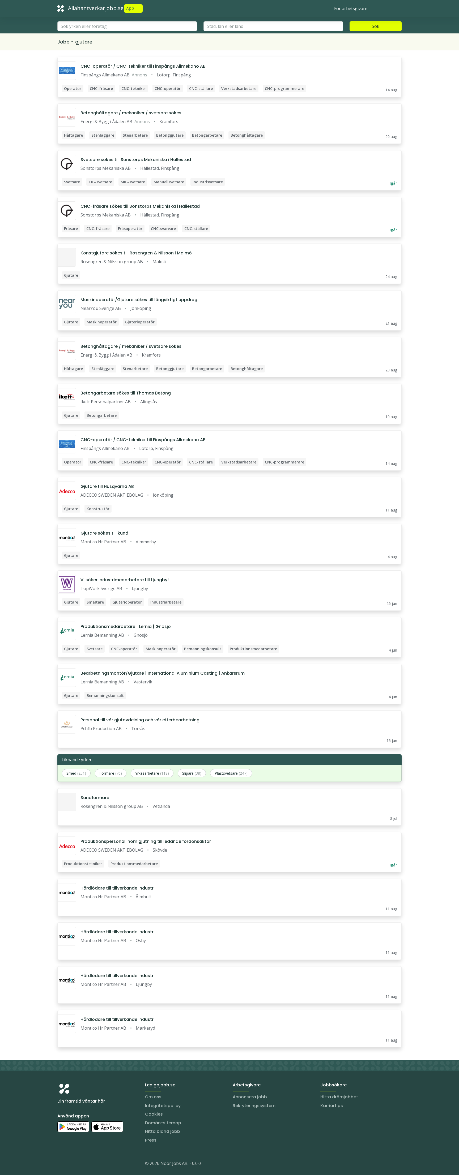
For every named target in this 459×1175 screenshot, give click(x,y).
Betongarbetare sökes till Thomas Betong (125, 393)
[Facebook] (83, 1164)
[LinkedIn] (72, 1164)
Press (150, 1140)
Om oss (153, 1097)
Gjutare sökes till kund (104, 533)
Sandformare (94, 798)
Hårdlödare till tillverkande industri (117, 888)
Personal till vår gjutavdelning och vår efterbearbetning (139, 720)
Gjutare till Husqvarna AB (107, 486)
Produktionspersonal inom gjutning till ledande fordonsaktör (145, 841)
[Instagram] (61, 1164)
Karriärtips (331, 1106)
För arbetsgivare (350, 8)
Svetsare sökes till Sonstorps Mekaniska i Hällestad (135, 160)
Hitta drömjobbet (339, 1097)
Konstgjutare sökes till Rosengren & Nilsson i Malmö (136, 253)
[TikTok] (93, 1164)
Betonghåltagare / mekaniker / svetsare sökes (130, 113)
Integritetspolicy (163, 1106)
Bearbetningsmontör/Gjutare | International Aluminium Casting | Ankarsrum (162, 673)
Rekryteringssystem (254, 1106)
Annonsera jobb (250, 1097)
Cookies (154, 1114)
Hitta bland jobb (162, 1131)
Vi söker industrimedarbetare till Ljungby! (124, 580)
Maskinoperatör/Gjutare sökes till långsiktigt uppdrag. (139, 300)
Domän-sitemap (163, 1123)
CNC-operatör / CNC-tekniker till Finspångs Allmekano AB (143, 66)
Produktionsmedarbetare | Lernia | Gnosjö (125, 626)
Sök (375, 26)
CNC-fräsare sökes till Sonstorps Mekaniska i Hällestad (140, 206)
